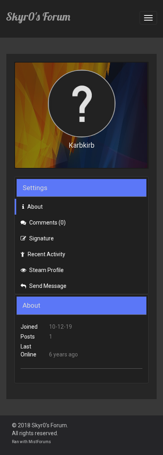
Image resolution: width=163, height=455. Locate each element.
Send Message (47, 286)
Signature (41, 238)
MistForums (39, 442)
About (34, 207)
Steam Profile (46, 270)
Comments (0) (47, 222)
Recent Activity (46, 254)
